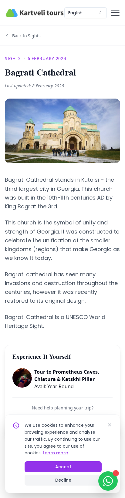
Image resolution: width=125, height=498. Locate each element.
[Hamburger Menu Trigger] (115, 13)
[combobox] (85, 12)
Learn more (55, 453)
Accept (63, 467)
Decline (63, 480)
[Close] (109, 425)
